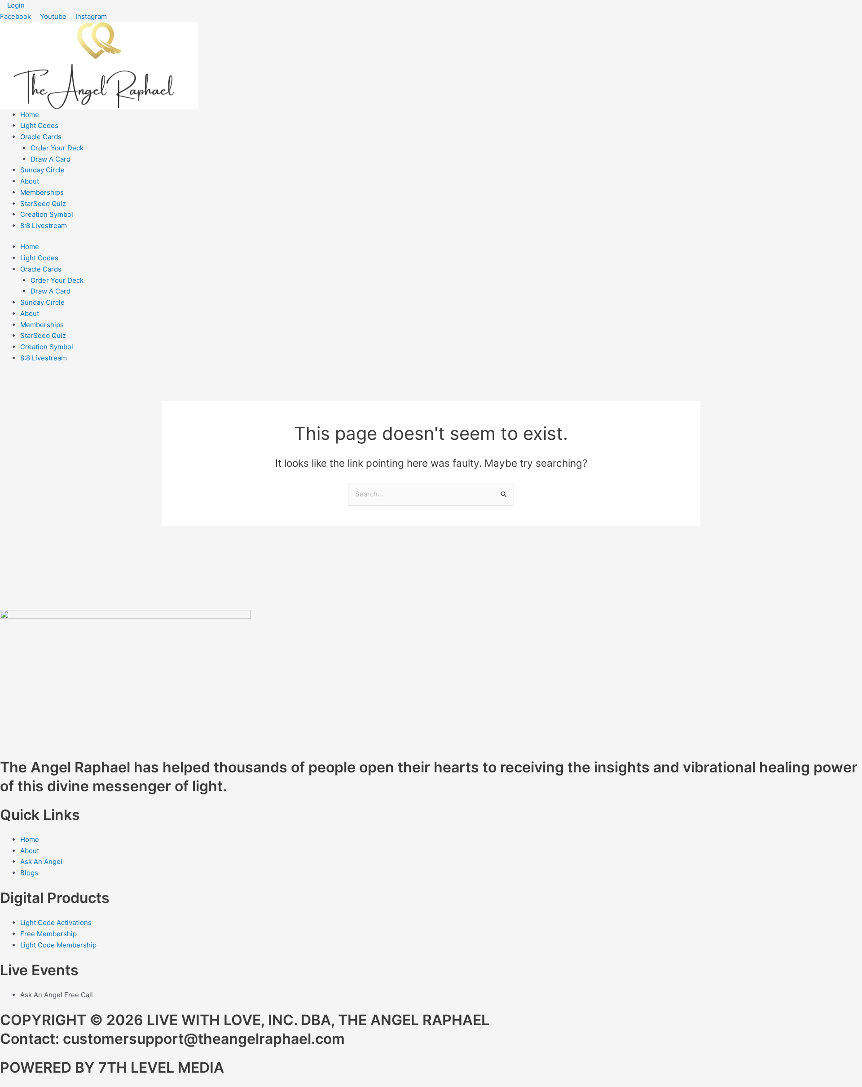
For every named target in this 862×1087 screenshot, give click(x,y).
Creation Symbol (46, 214)
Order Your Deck (57, 148)
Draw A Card (50, 159)
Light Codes (39, 125)
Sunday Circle (42, 170)
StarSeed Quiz (43, 203)
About (29, 181)
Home (29, 114)
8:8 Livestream (43, 225)
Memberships (42, 192)
